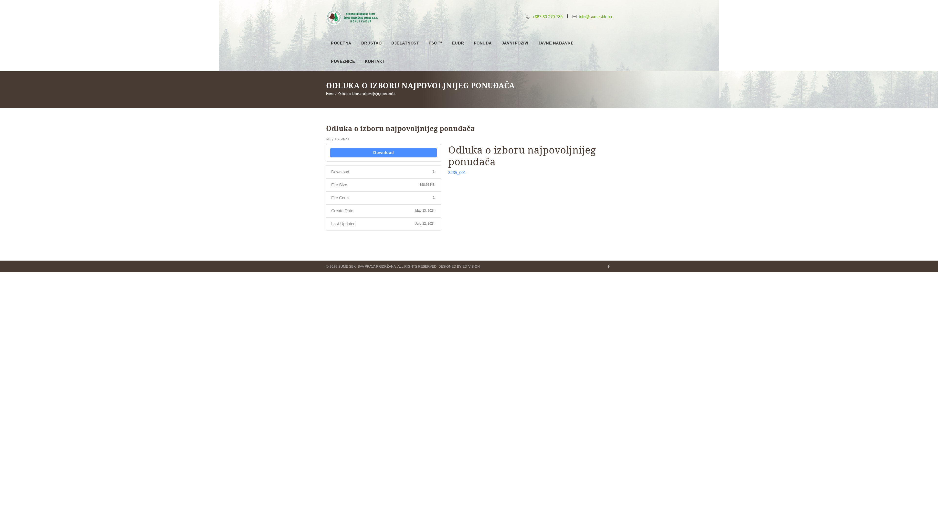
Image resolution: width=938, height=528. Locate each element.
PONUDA (483, 43)
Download (383, 153)
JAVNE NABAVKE (556, 43)
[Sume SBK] (352, 17)
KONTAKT (375, 61)
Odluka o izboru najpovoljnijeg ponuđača (366, 94)
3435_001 (457, 172)
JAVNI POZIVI (515, 43)
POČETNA (341, 43)
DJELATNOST (405, 43)
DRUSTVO (371, 43)
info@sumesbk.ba (595, 16)
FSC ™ (435, 43)
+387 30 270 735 (547, 16)
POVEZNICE (343, 61)
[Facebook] (608, 266)
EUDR (458, 43)
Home (330, 94)
